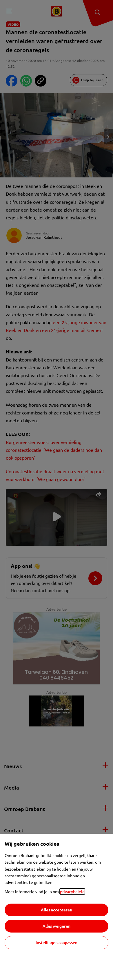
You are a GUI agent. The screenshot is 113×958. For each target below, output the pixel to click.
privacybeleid (72, 891)
